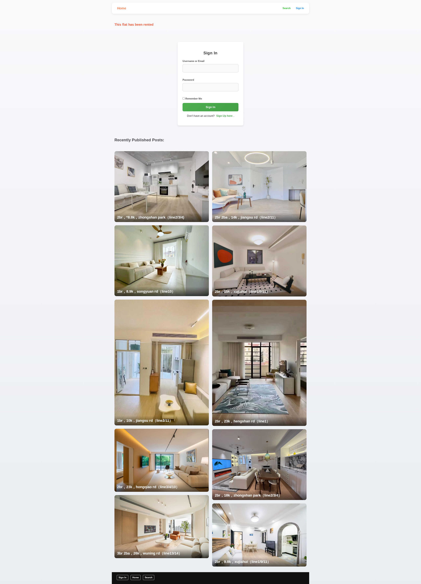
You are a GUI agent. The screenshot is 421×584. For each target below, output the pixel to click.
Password (188, 79)
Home (121, 8)
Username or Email (193, 61)
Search (287, 8)
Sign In (300, 8)
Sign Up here (224, 115)
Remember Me (193, 98)
